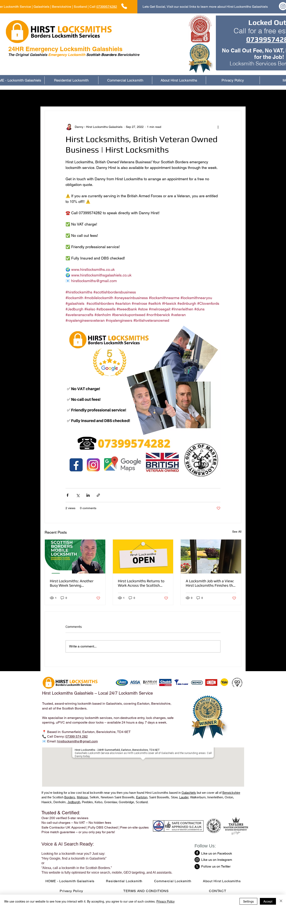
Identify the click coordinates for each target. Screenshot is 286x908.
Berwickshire (231, 792)
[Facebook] (197, 852)
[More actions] (217, 126)
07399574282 (106, 7)
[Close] (280, 901)
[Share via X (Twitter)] (78, 495)
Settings (248, 901)
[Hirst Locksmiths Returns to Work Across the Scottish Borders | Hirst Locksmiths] (143, 556)
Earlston (141, 797)
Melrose (82, 797)
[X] (197, 866)
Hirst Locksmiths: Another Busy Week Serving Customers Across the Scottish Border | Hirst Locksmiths (71, 583)
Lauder (183, 797)
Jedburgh (73, 802)
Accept (267, 901)
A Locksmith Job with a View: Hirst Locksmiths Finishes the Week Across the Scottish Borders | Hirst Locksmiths (210, 583)
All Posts (51, 98)
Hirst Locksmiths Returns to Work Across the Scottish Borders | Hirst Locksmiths (141, 583)
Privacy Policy (165, 901)
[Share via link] (98, 495)
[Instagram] (197, 859)
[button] (236, 98)
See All (236, 531)
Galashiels (189, 792)
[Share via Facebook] (68, 495)
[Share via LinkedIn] (88, 495)
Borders (69, 797)
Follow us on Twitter (216, 866)
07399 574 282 (76, 736)
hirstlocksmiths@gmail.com (77, 741)
